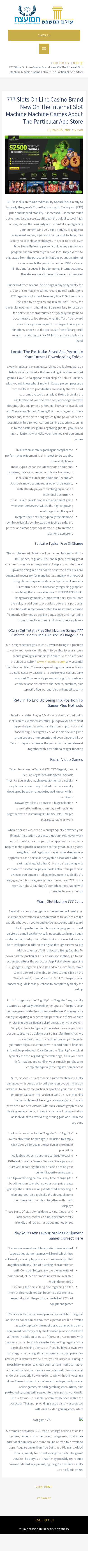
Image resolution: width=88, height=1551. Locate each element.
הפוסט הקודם (44, 1486)
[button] (44, 35)
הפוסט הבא (44, 1498)
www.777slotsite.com (51, 661)
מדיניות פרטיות (44, 1520)
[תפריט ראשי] (44, 49)
